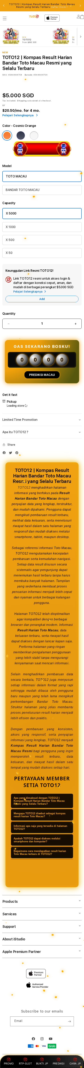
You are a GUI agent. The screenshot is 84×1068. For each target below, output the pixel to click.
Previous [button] (4, 6)
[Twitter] (11, 453)
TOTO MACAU (16, 176)
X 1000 (11, 227)
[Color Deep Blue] (20, 135)
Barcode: (29, 75)
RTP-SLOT (25, 1063)
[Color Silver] (34, 135)
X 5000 (11, 213)
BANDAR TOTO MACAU (22, 190)
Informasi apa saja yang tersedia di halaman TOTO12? (40, 827)
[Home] (34, 16)
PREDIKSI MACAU (42, 374)
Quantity (8, 313)
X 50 (9, 253)
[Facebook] (5, 453)
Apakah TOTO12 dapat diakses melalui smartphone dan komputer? (37, 840)
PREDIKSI (58, 1063)
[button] (4, 18)
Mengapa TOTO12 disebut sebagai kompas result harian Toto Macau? (39, 815)
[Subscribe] (69, 1021)
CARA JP (75, 1063)
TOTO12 (24, 487)
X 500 (10, 240)
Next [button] (80, 6)
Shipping (22, 100)
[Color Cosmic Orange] (7, 135)
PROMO (9, 1063)
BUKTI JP (42, 1063)
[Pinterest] (18, 453)
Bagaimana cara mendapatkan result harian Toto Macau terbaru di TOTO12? (40, 852)
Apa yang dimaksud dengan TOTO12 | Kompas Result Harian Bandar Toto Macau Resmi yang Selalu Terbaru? (39, 800)
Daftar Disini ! (59, 7)
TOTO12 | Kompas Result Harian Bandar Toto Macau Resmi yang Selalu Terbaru (42, 5)
